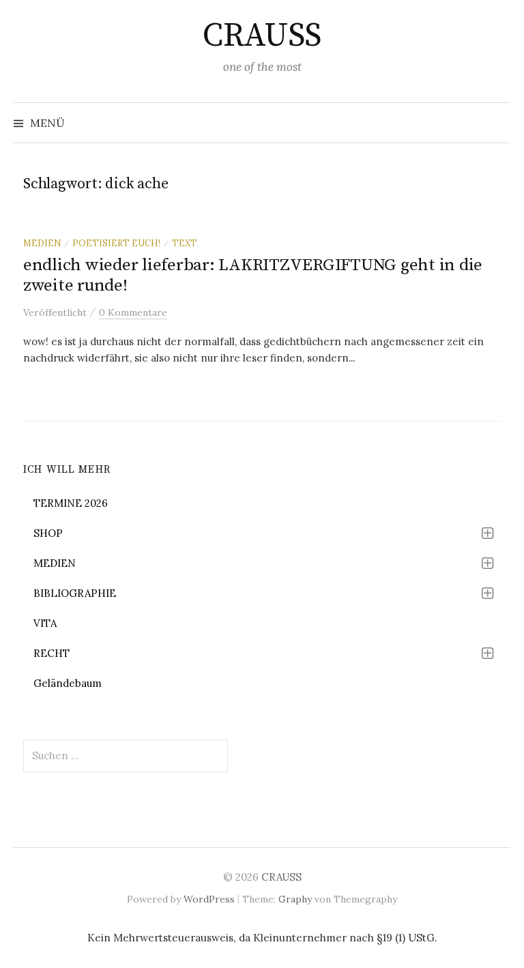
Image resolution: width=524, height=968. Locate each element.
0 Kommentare (133, 312)
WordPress (209, 899)
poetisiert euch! (116, 242)
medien (42, 242)
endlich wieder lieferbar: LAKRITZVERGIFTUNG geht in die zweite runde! (252, 275)
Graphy (295, 899)
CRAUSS (262, 36)
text (184, 242)
